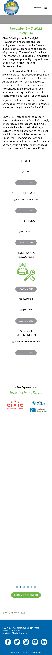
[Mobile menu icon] (45, 7)
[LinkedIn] (44, 642)
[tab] (17, 586)
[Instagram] (26, 642)
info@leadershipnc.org (17, 633)
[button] (2, 490)
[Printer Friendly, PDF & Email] (14, 613)
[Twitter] (17, 642)
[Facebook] (8, 642)
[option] (14, 404)
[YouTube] (35, 642)
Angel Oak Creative (33, 652)
